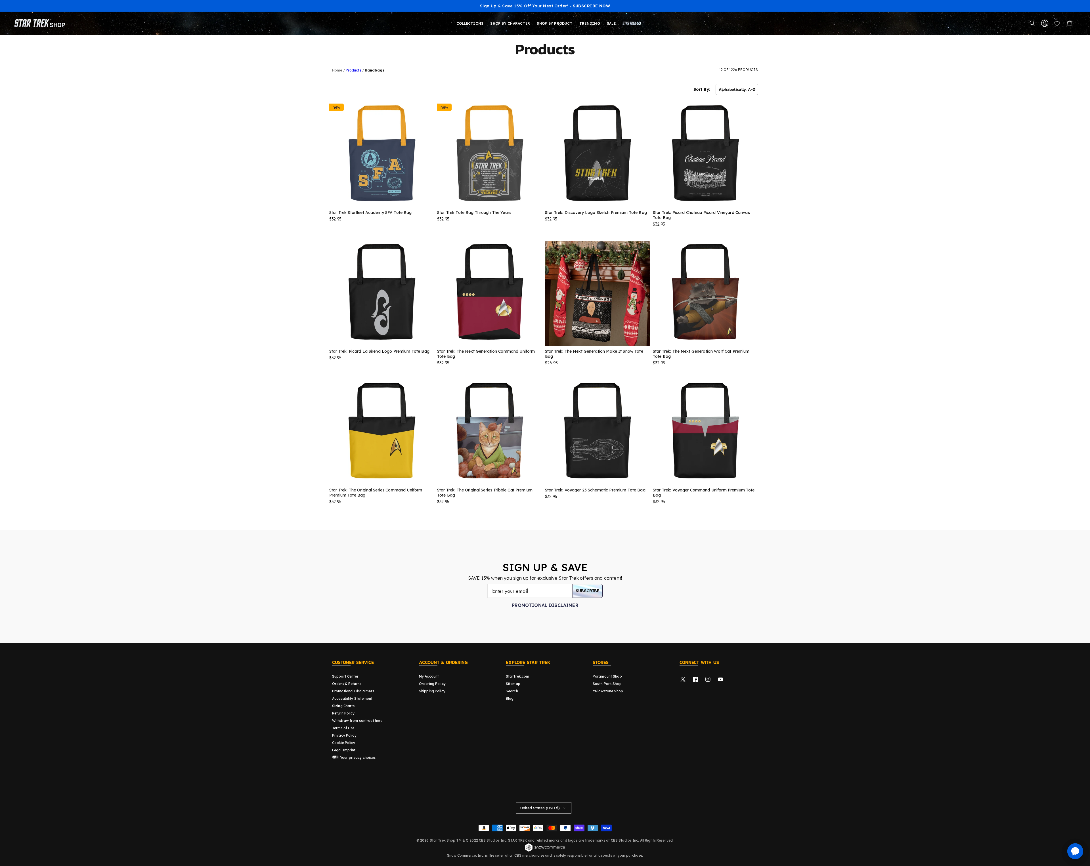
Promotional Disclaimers (353, 691)
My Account (429, 676)
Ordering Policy (432, 684)
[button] (1032, 23)
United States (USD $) (540, 808)
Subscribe (588, 590)
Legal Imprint (344, 750)
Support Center (345, 676)
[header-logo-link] (41, 23)
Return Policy (343, 713)
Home (337, 70)
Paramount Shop (607, 676)
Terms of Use (343, 728)
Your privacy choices (357, 757)
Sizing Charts (343, 706)
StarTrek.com (517, 676)
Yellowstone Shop (608, 691)
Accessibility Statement (352, 698)
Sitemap (513, 684)
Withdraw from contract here (357, 720)
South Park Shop (607, 684)
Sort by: (701, 89)
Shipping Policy (432, 691)
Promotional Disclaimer (545, 605)
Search (512, 691)
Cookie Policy (343, 743)
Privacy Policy (344, 735)
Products (353, 70)
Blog (509, 698)
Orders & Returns (346, 684)
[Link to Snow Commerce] (545, 851)
